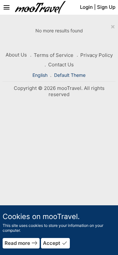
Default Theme (70, 75)
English (40, 75)
